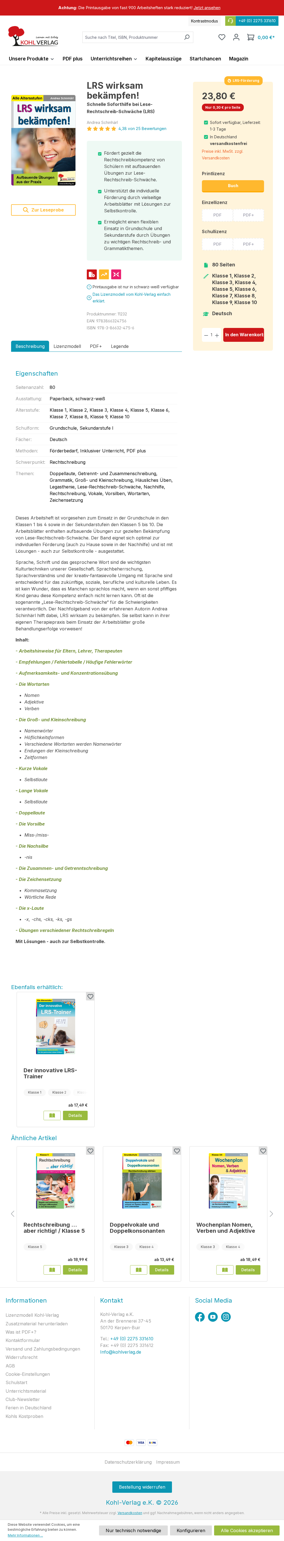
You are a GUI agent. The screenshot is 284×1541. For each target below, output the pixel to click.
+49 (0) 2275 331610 (131, 1338)
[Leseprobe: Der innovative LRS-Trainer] (52, 1115)
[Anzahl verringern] (206, 335)
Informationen (26, 1300)
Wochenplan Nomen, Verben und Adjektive (225, 1228)
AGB (10, 1366)
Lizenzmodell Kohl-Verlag (32, 1315)
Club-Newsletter (23, 1399)
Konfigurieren (191, 1530)
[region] (142, 8)
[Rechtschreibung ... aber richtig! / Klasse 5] (56, 1181)
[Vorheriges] (12, 1214)
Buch (233, 185)
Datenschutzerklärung (128, 1462)
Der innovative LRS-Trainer (50, 1073)
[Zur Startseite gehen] (33, 36)
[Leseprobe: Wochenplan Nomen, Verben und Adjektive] (225, 1270)
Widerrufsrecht (21, 1357)
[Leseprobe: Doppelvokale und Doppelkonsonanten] (138, 1270)
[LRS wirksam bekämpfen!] (43, 140)
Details (75, 1115)
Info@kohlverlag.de (120, 1352)
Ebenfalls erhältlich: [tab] (37, 987)
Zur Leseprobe (47, 210)
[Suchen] (186, 37)
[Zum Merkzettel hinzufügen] (90, 996)
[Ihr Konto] (236, 37)
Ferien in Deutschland (28, 1407)
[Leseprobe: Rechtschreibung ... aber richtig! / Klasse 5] (52, 1270)
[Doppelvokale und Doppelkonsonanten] (142, 1181)
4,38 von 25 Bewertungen (142, 128)
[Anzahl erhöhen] (217, 335)
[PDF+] (92, 274)
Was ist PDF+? (21, 1332)
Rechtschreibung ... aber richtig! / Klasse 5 (54, 1228)
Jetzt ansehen (207, 7)
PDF (217, 215)
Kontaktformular (23, 1340)
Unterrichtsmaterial (26, 1391)
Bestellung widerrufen (142, 1487)
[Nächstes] (271, 1214)
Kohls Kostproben (24, 1416)
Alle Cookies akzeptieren (247, 1530)
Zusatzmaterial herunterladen (37, 1323)
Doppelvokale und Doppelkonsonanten (137, 1228)
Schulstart (16, 1382)
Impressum (168, 1462)
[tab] (30, 346)
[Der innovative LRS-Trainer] (56, 1026)
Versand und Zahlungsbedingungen (43, 1349)
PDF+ (248, 215)
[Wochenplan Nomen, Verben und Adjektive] (228, 1181)
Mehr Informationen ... (25, 1535)
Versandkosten (130, 1513)
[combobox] (131, 37)
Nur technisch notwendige (133, 1530)
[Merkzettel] (222, 37)
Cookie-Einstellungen (28, 1374)
